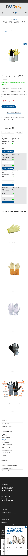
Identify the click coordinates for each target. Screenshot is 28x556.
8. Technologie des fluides (6, 431)
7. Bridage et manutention (6, 426)
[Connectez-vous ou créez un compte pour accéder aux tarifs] (13, 144)
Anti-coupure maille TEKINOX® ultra (13, 403)
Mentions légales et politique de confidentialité (12, 524)
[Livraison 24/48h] (13, 166)
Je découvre (10, 551)
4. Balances (4, 441)
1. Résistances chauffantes (7, 468)
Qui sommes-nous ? (6, 512)
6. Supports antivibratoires (7, 448)
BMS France (4, 533)
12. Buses (3, 455)
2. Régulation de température (7, 423)
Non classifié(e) (4, 460)
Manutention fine (14, 323)
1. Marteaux (4, 435)
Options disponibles (9, 106)
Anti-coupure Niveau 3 (14, 363)
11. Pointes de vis (5, 457)
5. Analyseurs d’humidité (7, 444)
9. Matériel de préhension (6, 450)
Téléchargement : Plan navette (12, 101)
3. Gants (17, 31)
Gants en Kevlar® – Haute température (14, 243)
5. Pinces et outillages (6, 470)
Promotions (3, 463)
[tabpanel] (14, 55)
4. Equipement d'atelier (9, 31)
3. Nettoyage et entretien (6, 428)
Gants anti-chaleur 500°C (14, 283)
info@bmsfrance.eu (8, 499)
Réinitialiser (7, 135)
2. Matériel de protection (7, 437)
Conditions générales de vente (8, 514)
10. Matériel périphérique (6, 452)
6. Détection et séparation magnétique (9, 465)
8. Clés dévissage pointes (7, 446)
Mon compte (4, 522)
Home (12, 19)
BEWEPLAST (4, 537)
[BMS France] (14, 7)
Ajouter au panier (8, 151)
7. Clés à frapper (5, 442)
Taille (16, 132)
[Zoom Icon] (25, 44)
